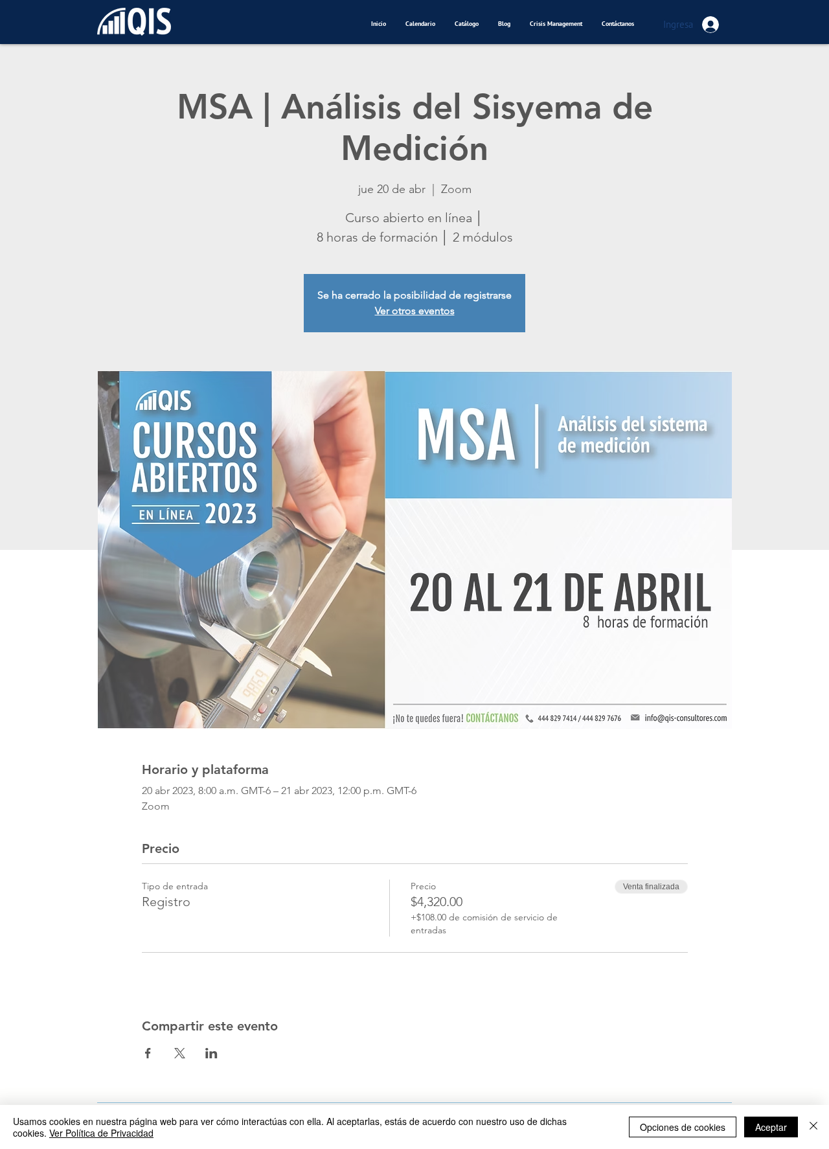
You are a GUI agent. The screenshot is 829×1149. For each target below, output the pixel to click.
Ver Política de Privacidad (101, 1132)
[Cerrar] (813, 1127)
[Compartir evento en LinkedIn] (211, 1053)
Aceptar (771, 1127)
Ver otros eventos (415, 310)
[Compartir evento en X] (180, 1053)
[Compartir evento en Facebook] (148, 1053)
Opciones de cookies (682, 1127)
